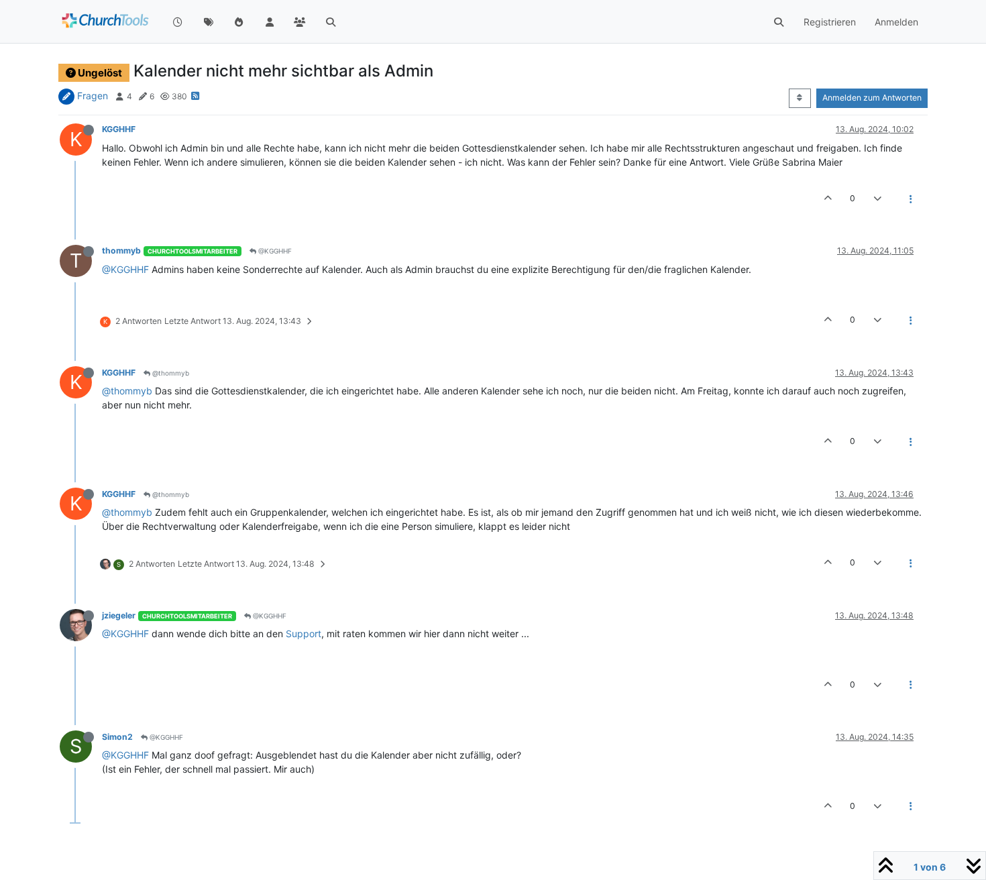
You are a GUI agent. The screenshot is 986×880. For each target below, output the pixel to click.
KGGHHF (118, 129)
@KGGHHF (274, 251)
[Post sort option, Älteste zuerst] (800, 98)
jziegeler (118, 615)
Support (303, 633)
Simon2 (117, 737)
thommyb (121, 250)
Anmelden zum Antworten (872, 98)
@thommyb (169, 373)
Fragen (92, 95)
